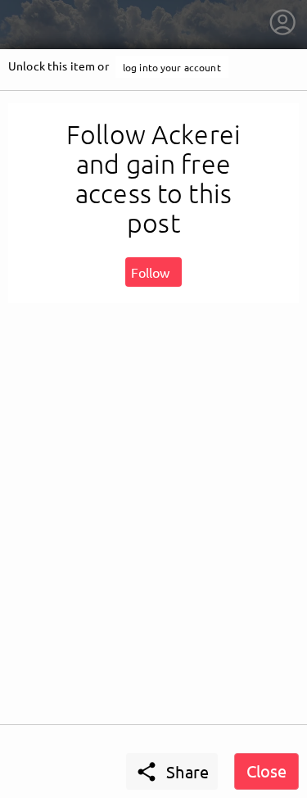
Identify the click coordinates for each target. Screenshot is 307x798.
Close (266, 770)
